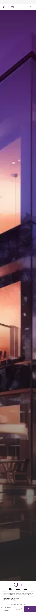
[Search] (30, 7)
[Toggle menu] (33, 7)
